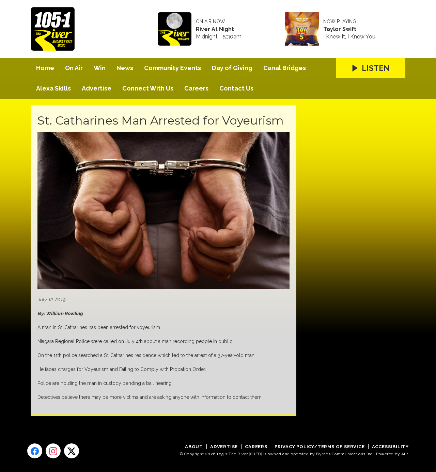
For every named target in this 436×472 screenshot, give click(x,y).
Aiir (404, 454)
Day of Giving (232, 67)
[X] (71, 450)
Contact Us (236, 88)
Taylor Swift (339, 29)
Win (100, 67)
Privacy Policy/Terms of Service (320, 446)
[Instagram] (53, 450)
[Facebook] (34, 450)
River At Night (215, 29)
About (194, 446)
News (124, 67)
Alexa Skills (53, 88)
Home (45, 67)
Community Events (172, 67)
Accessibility (390, 446)
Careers (196, 88)
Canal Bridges (284, 67)
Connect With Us (147, 88)
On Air (74, 67)
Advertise (96, 88)
